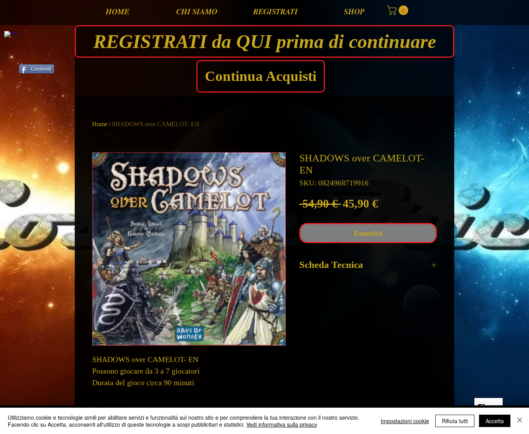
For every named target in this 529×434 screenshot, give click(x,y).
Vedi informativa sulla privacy (281, 424)
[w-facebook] (10, 37)
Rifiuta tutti (455, 421)
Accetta (495, 421)
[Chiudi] (519, 421)
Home (99, 124)
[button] (398, 10)
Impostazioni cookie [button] (405, 421)
